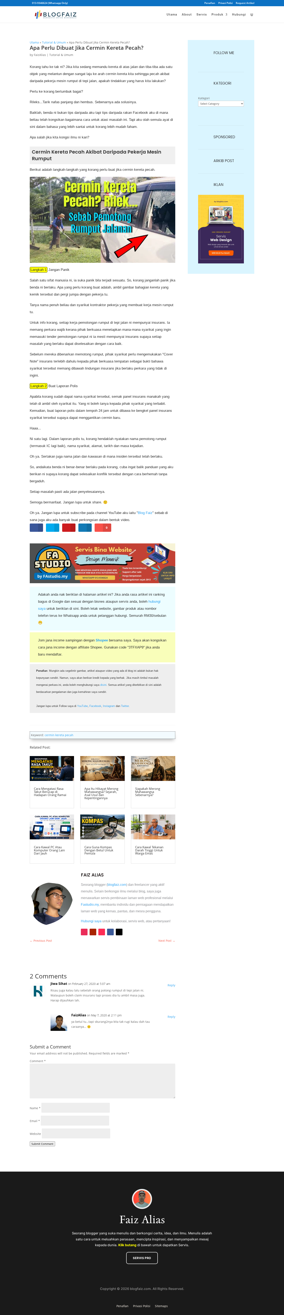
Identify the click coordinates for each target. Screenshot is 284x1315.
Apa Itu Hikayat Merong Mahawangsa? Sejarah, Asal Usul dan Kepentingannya (101, 793)
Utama (172, 14)
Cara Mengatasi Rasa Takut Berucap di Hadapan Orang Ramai (50, 792)
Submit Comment (42, 1144)
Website (35, 1134)
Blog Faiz (145, 513)
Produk (217, 14)
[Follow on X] (119, 932)
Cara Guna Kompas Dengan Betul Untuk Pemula (98, 850)
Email (35, 1121)
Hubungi (239, 14)
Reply (171, 985)
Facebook (95, 706)
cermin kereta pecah (59, 735)
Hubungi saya (91, 921)
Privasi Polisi (225, 3)
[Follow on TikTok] (101, 932)
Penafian (209, 3)
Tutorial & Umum (54, 42)
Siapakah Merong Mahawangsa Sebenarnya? (147, 792)
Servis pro (142, 1258)
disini (103, 684)
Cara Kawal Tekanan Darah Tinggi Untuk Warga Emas (149, 850)
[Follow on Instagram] (84, 932)
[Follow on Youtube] (93, 932)
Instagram (109, 706)
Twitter (125, 706)
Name (35, 1108)
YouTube (82, 706)
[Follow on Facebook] (110, 932)
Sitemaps (161, 1306)
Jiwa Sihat (59, 983)
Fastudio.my (90, 904)
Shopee (102, 640)
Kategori (204, 98)
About (187, 14)
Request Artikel (245, 3)
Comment (38, 1061)
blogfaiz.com (116, 884)
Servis (201, 14)
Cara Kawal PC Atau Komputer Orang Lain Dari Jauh (49, 850)
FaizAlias (40, 55)
